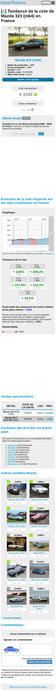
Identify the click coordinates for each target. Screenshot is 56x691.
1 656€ (49, 419)
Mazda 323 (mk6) (39, 526)
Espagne (12, 459)
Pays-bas (12, 450)
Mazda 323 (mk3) (17, 500)
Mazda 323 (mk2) (17, 526)
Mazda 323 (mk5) (39, 500)
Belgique (12, 448)
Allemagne (13, 445)
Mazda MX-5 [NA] (17, 553)
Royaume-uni (14, 464)
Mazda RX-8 (17, 606)
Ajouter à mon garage (28, 79)
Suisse (11, 455)
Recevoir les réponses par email (37, 658)
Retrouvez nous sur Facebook (23, 687)
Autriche (11, 452)
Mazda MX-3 (39, 553)
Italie (10, 461)
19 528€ (49, 413)
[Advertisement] (28, 167)
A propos (43, 687)
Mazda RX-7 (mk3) (16, 580)
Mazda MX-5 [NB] (39, 580)
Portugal (11, 457)
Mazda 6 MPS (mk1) (39, 607)
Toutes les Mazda (12, 618)
